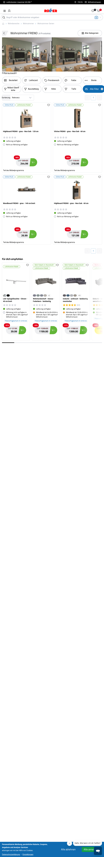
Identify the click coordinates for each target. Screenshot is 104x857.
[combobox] (18, 98)
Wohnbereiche (13, 24)
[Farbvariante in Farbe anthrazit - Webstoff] (64, 295)
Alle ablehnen (68, 849)
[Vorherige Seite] (87, 97)
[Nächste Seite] (99, 97)
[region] (52, 302)
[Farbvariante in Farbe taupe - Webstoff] (75, 295)
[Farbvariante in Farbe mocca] (34, 295)
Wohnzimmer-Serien (45, 24)
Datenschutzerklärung (11, 854)
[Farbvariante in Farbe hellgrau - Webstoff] (71, 295)
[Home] (50, 10)
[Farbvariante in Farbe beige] (45, 295)
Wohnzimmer (28, 24)
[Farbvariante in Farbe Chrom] (4, 295)
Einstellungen (28, 854)
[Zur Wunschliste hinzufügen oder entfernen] (48, 105)
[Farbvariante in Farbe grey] (41, 295)
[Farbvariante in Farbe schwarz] (8, 295)
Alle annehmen (92, 849)
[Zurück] (5, 33)
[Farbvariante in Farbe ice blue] (38, 295)
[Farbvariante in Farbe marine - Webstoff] (68, 295)
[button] (9, 10)
